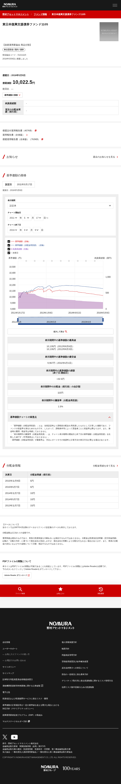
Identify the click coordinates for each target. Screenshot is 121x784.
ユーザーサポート (10, 649)
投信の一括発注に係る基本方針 (75, 674)
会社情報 (6, 642)
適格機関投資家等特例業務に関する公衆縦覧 (21, 686)
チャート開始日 (14, 213)
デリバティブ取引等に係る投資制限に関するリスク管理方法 (87, 681)
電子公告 (6, 692)
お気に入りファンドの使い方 (17, 654)
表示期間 (11, 200)
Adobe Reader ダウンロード (15, 575)
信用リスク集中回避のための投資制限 (78, 687)
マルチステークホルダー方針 (15, 721)
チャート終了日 (14, 225)
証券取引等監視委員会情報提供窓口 (18, 679)
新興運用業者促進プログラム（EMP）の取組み (23, 715)
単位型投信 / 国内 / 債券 (14, 49)
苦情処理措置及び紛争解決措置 (75, 661)
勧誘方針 (65, 649)
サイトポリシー (9, 667)
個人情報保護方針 (69, 642)
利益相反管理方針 (69, 655)
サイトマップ (8, 673)
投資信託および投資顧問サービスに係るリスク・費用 (25, 699)
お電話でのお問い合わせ (15, 660)
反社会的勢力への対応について (75, 668)
